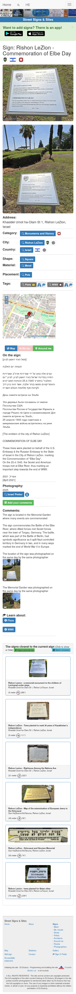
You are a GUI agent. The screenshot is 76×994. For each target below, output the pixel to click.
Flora (10, 620)
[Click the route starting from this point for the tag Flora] (39, 284)
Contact (32, 954)
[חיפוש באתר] (18, 4)
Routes (57, 943)
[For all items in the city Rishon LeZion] (5, 59)
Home (7, 4)
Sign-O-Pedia (61, 954)
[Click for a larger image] (38, 93)
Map (12, 348)
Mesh (56, 926)
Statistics (32, 950)
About (31, 924)
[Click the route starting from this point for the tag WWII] (66, 284)
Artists (56, 935)
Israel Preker (14, 494)
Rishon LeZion (33, 242)
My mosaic (58, 929)
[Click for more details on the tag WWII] (70, 284)
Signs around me (25, 650)
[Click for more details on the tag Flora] (43, 284)
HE (28, 4)
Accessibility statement (9, 959)
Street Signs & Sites (38, 19)
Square (28, 259)
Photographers (60, 946)
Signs (55, 924)
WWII (10, 629)
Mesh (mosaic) (62, 649)
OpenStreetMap (37, 335)
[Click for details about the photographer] (27, 494)
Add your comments (19, 502)
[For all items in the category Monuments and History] (21, 59)
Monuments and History (39, 233)
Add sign (8, 954)
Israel (27, 250)
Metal (27, 265)
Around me (58, 941)
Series (56, 932)
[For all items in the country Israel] (13, 59)
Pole (27, 274)
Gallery (56, 950)
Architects (58, 938)
